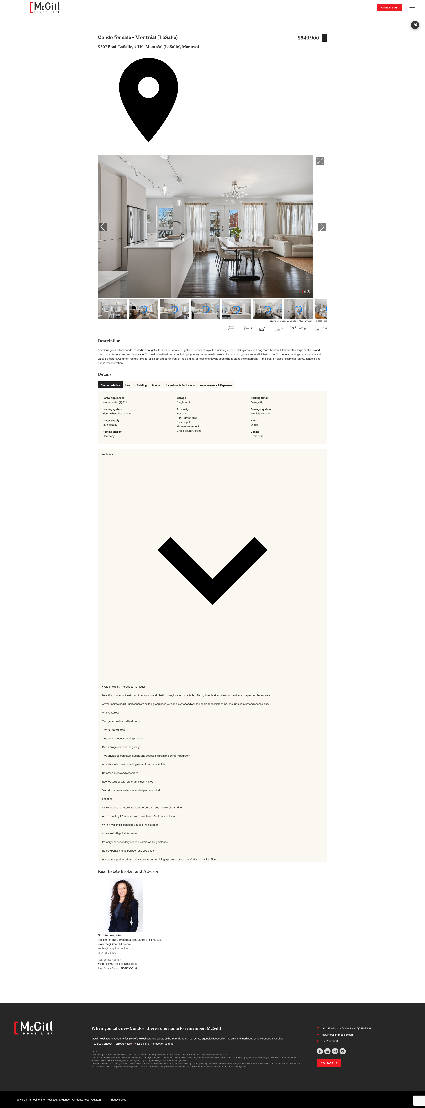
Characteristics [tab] (110, 385)
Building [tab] (142, 385)
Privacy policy (118, 1099)
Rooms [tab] (156, 385)
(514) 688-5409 (107, 952)
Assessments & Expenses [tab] (216, 385)
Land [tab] (128, 385)
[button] (212, 565)
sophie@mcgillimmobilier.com (116, 948)
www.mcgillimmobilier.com (114, 944)
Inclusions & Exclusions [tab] (180, 385)
